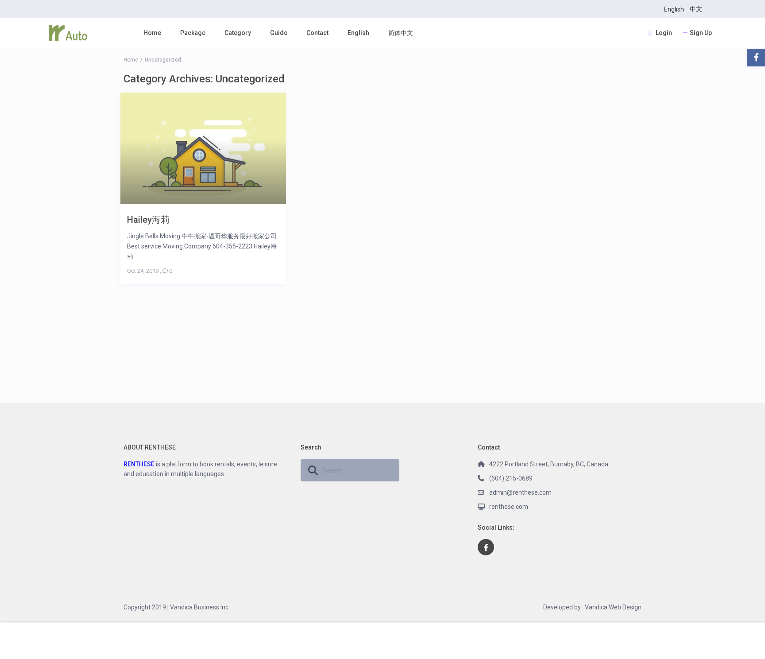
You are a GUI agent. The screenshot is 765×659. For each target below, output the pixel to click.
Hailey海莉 (148, 219)
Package (192, 32)
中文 (696, 8)
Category (237, 32)
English (674, 9)
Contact (317, 32)
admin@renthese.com (520, 492)
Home (152, 32)
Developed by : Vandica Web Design (592, 607)
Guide (278, 32)
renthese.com (508, 506)
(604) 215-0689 (511, 478)
